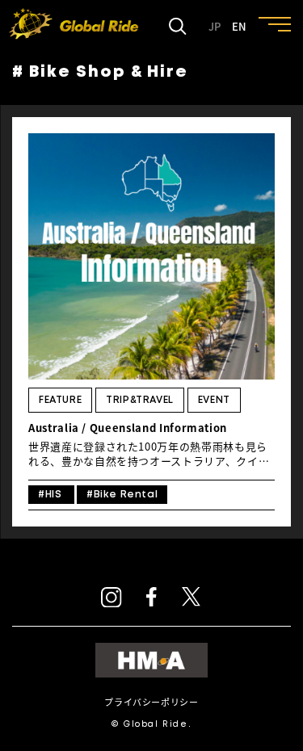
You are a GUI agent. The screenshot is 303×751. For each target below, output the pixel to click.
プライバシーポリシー (151, 702)
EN (239, 26)
